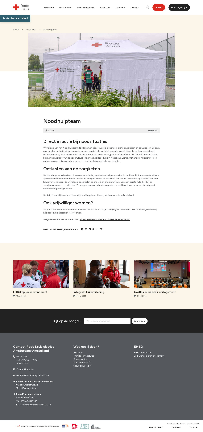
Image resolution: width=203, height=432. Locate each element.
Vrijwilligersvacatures (83, 356)
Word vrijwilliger (179, 7)
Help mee (49, 7)
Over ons (120, 7)
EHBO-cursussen (85, 7)
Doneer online (80, 359)
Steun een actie (81, 365)
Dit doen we (65, 7)
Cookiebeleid (176, 427)
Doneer (158, 7)
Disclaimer (193, 427)
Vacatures (105, 7)
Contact (135, 7)
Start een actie (80, 362)
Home (16, 29)
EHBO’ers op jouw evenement (149, 356)
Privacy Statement (156, 427)
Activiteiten (31, 29)
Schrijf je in (139, 321)
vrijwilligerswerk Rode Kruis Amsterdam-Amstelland (105, 219)
